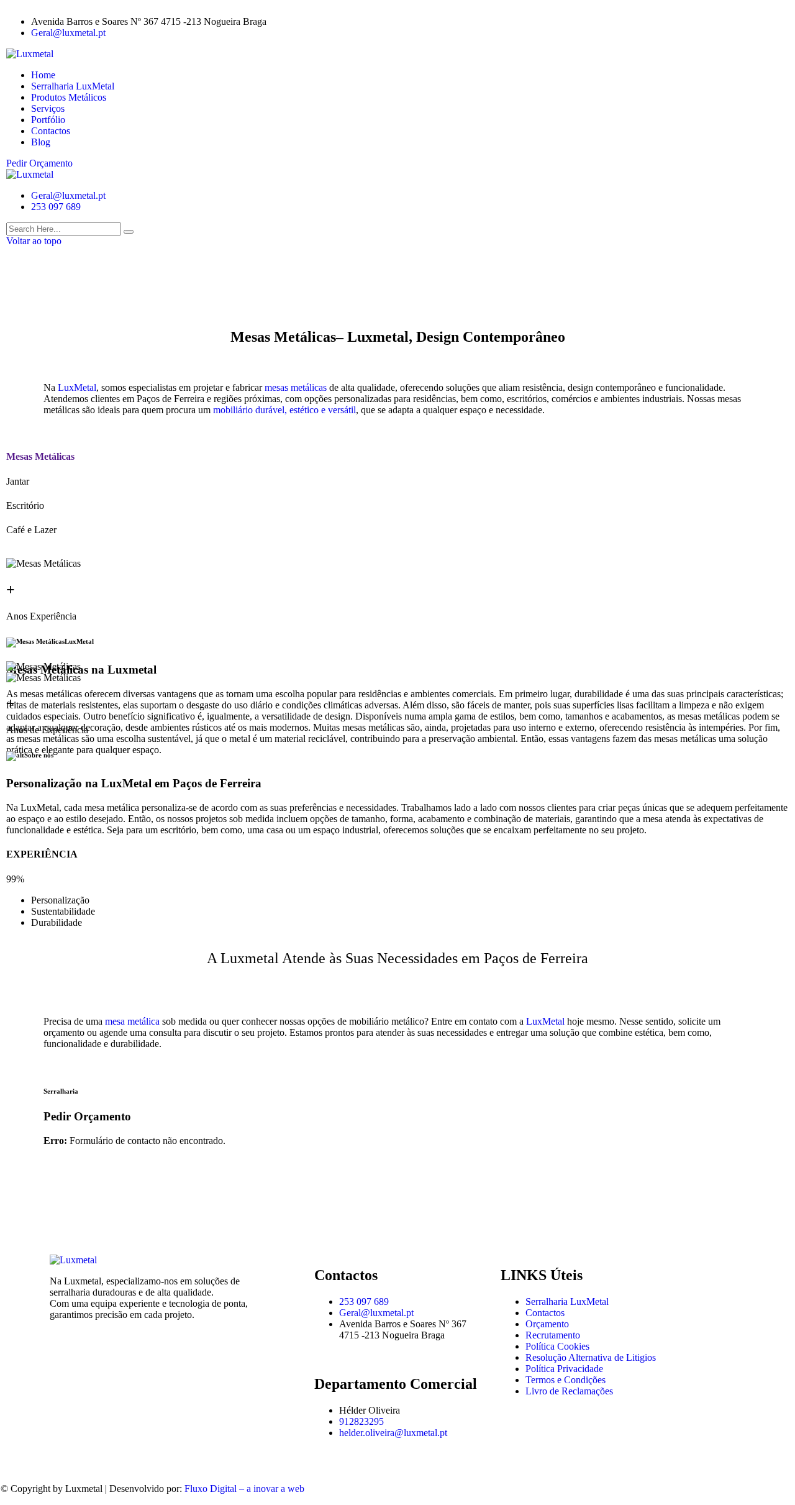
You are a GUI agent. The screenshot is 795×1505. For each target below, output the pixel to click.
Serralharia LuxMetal (72, 86)
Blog (40, 142)
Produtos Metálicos (68, 97)
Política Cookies (557, 1346)
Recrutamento (552, 1335)
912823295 (361, 1421)
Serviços (48, 108)
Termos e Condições (565, 1380)
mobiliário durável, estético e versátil (284, 410)
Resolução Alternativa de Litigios (590, 1357)
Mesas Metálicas (40, 456)
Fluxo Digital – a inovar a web (244, 1488)
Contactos (50, 131)
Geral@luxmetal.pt (68, 32)
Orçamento (547, 1324)
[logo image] (29, 174)
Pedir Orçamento (39, 163)
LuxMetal (77, 387)
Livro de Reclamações (569, 1391)
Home (43, 75)
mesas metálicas (294, 387)
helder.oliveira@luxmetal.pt (393, 1432)
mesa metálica (132, 1021)
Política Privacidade (564, 1368)
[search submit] (129, 232)
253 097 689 (56, 206)
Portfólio (48, 119)
